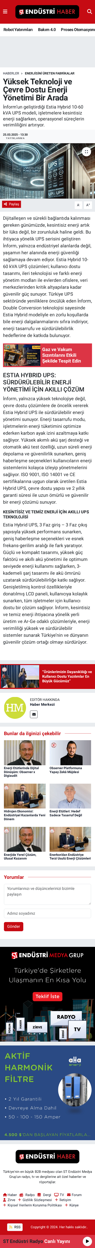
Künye (74, 1205)
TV (62, 1195)
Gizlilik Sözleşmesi (37, 1200)
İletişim (65, 1200)
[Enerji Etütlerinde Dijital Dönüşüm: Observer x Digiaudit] (25, 752)
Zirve (11, 1200)
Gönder (13, 926)
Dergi (47, 1195)
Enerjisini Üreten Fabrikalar (49, 73)
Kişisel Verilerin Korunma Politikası (35, 1205)
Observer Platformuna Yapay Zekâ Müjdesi (66, 770)
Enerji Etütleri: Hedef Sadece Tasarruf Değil (66, 813)
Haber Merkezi (42, 704)
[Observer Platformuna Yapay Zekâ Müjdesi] (70, 752)
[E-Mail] (34, 714)
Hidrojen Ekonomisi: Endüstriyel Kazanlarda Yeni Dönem (24, 815)
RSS (17, 1227)
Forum (77, 1195)
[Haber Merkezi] (15, 707)
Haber (12, 1195)
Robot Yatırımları (18, 29)
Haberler (11, 73)
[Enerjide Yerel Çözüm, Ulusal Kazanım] (25, 839)
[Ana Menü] (5, 11)
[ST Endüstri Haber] (47, 12)
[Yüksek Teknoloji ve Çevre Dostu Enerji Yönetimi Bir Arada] (47, 171)
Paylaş (14, 204)
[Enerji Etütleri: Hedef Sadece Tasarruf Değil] (70, 795)
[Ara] (89, 11)
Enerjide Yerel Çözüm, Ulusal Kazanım (20, 856)
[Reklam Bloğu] (47, 993)
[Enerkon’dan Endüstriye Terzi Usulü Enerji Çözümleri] (70, 839)
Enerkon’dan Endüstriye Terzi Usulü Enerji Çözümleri (70, 856)
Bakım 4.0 (47, 29)
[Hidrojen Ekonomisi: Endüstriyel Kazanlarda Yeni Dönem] (25, 795)
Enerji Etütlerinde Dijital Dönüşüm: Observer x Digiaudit (21, 772)
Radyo (30, 1195)
